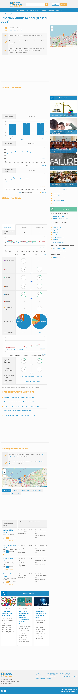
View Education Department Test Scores (31, 376)
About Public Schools (59, 200)
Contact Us (49, 679)
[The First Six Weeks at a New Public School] (8, 601)
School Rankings (40, 679)
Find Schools (39, 677)
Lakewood (13, 30)
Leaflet (38, 486)
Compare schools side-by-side (60, 219)
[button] (25, 476)
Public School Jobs (58, 193)
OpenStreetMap (44, 486)
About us (38, 675)
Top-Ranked (56, 225)
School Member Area (65, 673)
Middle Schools (25, 490)
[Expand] (4, 476)
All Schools (7, 490)
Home (37, 673)
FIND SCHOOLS (20, 10)
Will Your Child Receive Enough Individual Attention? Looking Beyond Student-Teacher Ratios (24, 618)
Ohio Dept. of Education (59, 258)
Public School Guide (51, 675)
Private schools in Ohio (59, 249)
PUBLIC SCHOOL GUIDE (47, 10)
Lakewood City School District (31, 382)
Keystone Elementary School (10, 546)
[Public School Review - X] (2, 691)
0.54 (39, 333)
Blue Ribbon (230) (57, 227)
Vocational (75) (56, 240)
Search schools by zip (58, 216)
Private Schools (15, 493)
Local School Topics (59, 203)
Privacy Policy (72, 692)
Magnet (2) (55, 230)
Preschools (6, 493)
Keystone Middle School (8, 560)
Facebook (5, 690)
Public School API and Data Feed (68, 677)
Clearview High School (8, 575)
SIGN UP (63, 4)
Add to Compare (9, 540)
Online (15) (55, 235)
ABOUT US (59, 10)
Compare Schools (51, 677)
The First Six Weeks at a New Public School (7, 614)
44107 (20, 30)
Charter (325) (56, 232)
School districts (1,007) (58, 242)
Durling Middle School (8, 531)
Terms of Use (64, 692)
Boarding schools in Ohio (59, 251)
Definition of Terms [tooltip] (7, 227)
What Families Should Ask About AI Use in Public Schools (41, 615)
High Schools (16, 490)
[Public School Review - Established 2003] (16, 4)
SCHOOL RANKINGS (32, 10)
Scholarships (57, 196)
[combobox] (34, 4)
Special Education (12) (58, 237)
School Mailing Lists (65, 675)
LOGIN (55, 4)
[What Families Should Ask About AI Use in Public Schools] (41, 601)
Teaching (56, 198)
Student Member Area (52, 673)
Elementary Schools (37, 490)
